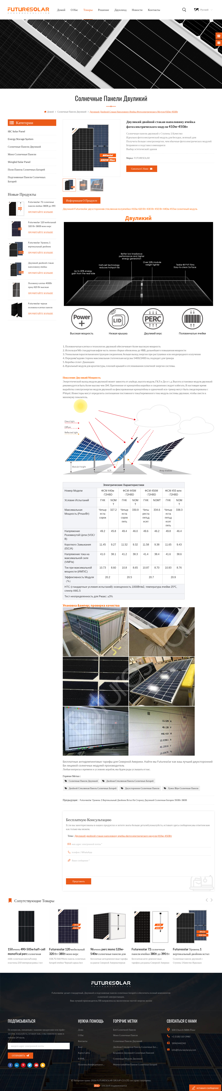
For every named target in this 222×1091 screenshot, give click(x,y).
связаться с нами (139, 168)
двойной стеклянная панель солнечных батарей (93, 788)
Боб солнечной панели (124, 1029)
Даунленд (120, 9)
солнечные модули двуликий (128, 1058)
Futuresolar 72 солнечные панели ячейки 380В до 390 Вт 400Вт (41, 205)
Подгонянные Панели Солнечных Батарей (27, 179)
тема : (120, 835)
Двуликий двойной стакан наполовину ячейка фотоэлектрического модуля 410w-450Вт (123, 835)
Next (212, 900)
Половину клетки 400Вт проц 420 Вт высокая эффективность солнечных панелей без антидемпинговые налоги (41, 286)
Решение (103, 9)
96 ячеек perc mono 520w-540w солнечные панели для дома (66, 952)
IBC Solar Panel (16, 131)
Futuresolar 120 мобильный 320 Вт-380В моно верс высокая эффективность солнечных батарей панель (42, 225)
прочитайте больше (40, 212)
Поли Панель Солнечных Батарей (26, 169)
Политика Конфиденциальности (91, 1064)
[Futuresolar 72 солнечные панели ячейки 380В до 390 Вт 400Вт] (16, 208)
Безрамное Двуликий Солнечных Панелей (133, 1052)
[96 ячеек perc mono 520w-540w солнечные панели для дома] (68, 926)
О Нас (74, 9)
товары (88, 9)
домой (61, 9)
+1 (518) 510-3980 (181, 1036)
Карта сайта (84, 1052)
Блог (80, 1047)
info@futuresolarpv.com (184, 1049)
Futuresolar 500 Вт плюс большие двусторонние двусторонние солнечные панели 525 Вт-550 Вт (189, 952)
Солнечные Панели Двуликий (71, 111)
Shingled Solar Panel (19, 161)
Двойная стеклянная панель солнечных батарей (130, 781)
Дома (80, 1029)
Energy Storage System (20, 138)
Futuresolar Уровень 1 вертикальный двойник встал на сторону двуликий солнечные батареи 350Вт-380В (133, 800)
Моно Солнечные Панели (22, 154)
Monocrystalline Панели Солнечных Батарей (135, 1064)
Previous (207, 900)
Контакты (154, 9)
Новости (137, 9)
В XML (81, 1058)
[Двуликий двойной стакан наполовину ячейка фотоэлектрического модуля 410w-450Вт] (16, 269)
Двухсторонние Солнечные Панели (142, 788)
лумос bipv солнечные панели (183, 788)
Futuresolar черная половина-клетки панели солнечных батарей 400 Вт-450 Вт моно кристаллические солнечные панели (42, 306)
